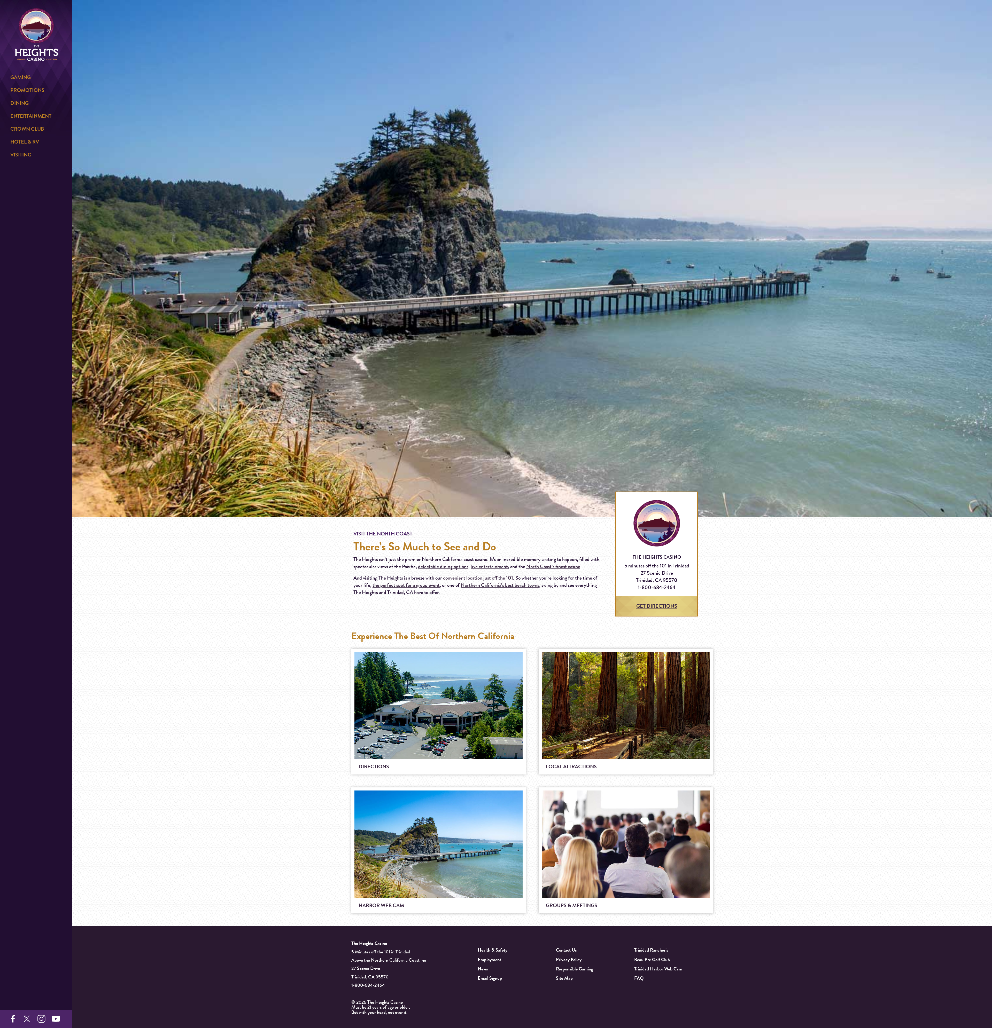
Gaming (20, 77)
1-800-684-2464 (368, 985)
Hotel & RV (24, 142)
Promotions (27, 90)
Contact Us (566, 950)
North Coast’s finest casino (553, 566)
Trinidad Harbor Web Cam (658, 969)
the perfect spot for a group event (406, 585)
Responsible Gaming (574, 969)
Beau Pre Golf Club (652, 959)
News (483, 969)
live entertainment (489, 566)
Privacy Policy (569, 959)
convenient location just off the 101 (478, 578)
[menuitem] (36, 77)
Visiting (20, 155)
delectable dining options (443, 566)
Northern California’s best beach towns (500, 585)
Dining (19, 103)
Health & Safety (492, 950)
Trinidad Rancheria (651, 950)
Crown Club (27, 129)
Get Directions (656, 606)
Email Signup (490, 978)
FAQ (639, 978)
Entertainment (30, 116)
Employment (489, 959)
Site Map (564, 978)
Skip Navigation (102, 10)
